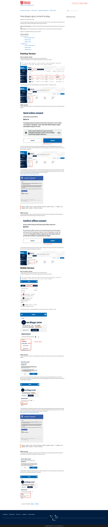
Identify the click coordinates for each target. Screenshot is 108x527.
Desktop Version (24, 36)
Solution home (34, 10)
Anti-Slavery (5, 514)
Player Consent (53, 10)
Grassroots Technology (25, 10)
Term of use (18, 514)
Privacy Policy (12, 514)
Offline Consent (28, 41)
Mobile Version (24, 43)
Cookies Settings (31, 514)
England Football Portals (44, 10)
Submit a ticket (75, 3)
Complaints (24, 514)
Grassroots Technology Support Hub (27, 5)
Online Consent (28, 39)
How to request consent (30, 37)
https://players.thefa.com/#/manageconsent (29, 173)
